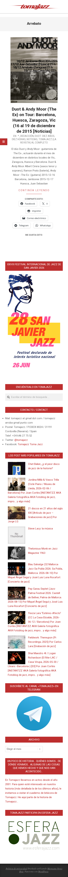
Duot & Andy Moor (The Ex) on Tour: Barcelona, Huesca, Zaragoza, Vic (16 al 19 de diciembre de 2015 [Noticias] (34, 120)
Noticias (32, 139)
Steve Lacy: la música (40, 528)
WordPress (43, 871)
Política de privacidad (16, 868)
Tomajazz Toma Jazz (30, 444)
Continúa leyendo (34, 190)
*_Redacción (26, 136)
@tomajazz (21, 440)
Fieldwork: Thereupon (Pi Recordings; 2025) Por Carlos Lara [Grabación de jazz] (45, 642)
